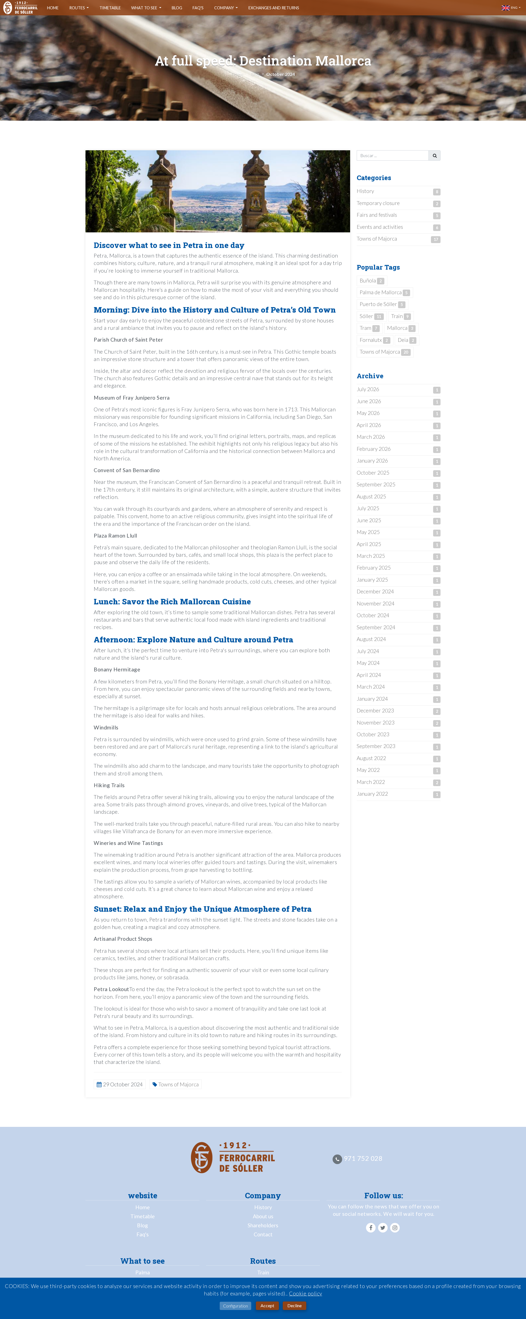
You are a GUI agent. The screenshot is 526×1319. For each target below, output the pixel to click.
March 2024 (371, 686)
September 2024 (376, 627)
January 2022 (372, 793)
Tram (368, 328)
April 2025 (369, 544)
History (365, 191)
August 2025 (371, 496)
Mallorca (400, 328)
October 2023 (373, 734)
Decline (294, 1305)
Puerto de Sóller (381, 304)
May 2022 (368, 770)
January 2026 (372, 460)
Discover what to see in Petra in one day (169, 245)
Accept (267, 1305)
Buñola (371, 280)
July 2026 (368, 389)
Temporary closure (378, 203)
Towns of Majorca (377, 238)
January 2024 (372, 698)
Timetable (110, 7)
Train (399, 316)
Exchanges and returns (273, 7)
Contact (263, 1234)
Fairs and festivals (377, 215)
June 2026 (369, 401)
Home (53, 7)
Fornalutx (374, 340)
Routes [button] (77, 7)
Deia (406, 340)
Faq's (198, 7)
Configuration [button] (235, 1305)
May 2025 (368, 532)
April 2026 (369, 425)
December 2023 (375, 710)
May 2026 (368, 413)
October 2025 (373, 472)
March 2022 (371, 782)
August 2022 (371, 758)
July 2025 (368, 508)
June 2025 (369, 520)
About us (263, 1216)
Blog (177, 7)
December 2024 (375, 591)
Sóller (370, 316)
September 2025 (376, 484)
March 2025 (371, 556)
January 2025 (372, 579)
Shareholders (263, 1225)
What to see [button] (144, 7)
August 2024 (371, 639)
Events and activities (380, 227)
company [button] (224, 7)
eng (514, 7)
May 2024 (368, 663)
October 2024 (373, 615)
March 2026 (371, 437)
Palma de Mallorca (383, 292)
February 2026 (374, 449)
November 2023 (376, 722)
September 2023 (376, 746)
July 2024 (368, 651)
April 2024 (369, 675)
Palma (142, 1272)
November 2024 (376, 603)
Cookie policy (305, 1293)
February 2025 (374, 567)
